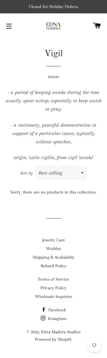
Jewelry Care (53, 240)
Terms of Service (53, 279)
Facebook (56, 310)
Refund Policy (54, 265)
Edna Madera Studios (61, 332)
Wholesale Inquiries (53, 296)
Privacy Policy (53, 288)
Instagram (57, 318)
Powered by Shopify (53, 339)
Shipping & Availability (54, 257)
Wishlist (53, 248)
